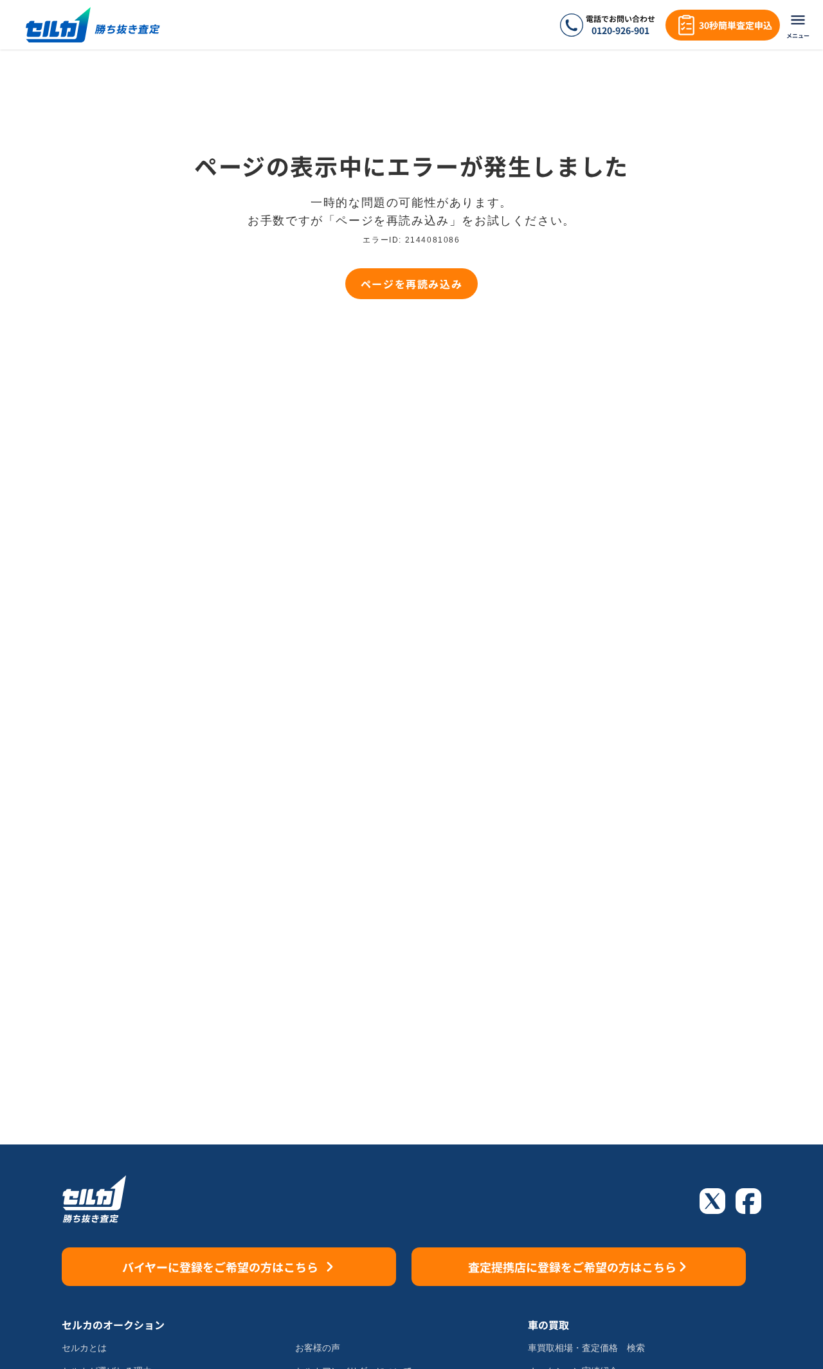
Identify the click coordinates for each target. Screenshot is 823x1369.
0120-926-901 (620, 30)
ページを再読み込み (411, 283)
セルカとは (84, 1348)
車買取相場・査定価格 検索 (586, 1348)
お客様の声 (317, 1348)
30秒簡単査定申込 (735, 25)
